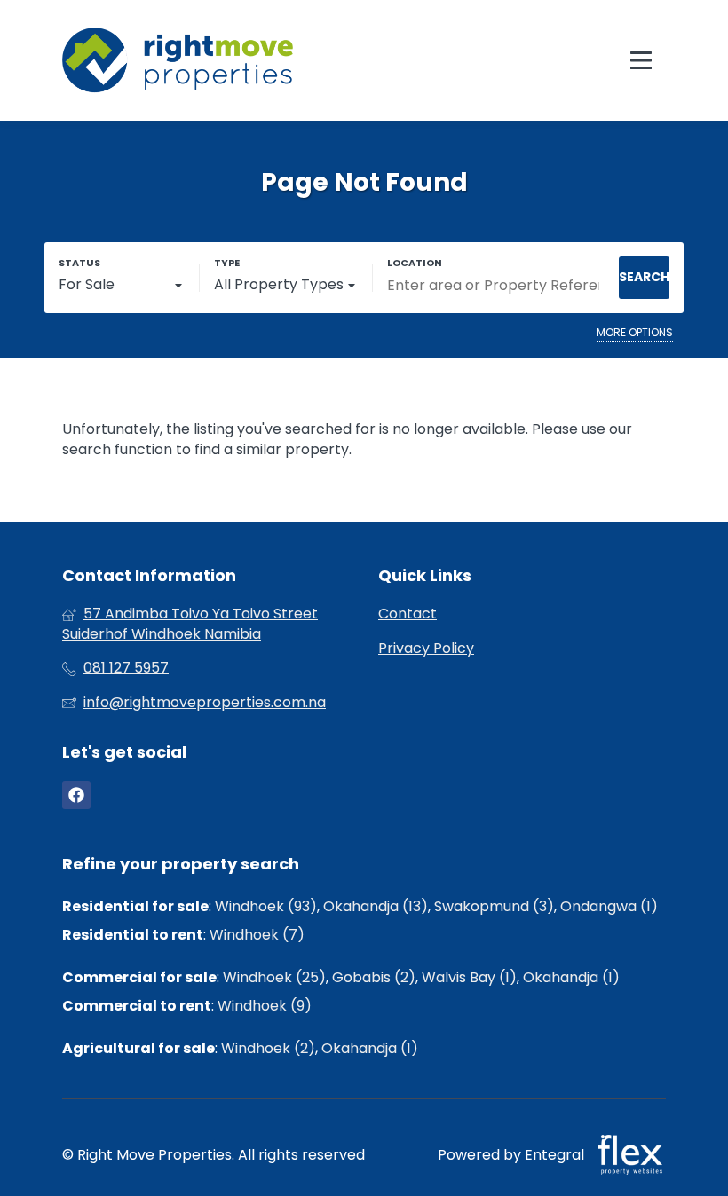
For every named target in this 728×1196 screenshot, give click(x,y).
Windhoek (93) (266, 906)
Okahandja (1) (571, 977)
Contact (407, 614)
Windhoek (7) (257, 935)
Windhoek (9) (265, 1005)
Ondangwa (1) (609, 906)
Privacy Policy (426, 648)
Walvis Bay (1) (469, 977)
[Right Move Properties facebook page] (76, 795)
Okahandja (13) (375, 906)
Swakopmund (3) (494, 906)
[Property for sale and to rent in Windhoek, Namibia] (177, 60)
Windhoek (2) (268, 1048)
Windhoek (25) (274, 977)
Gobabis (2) (373, 977)
